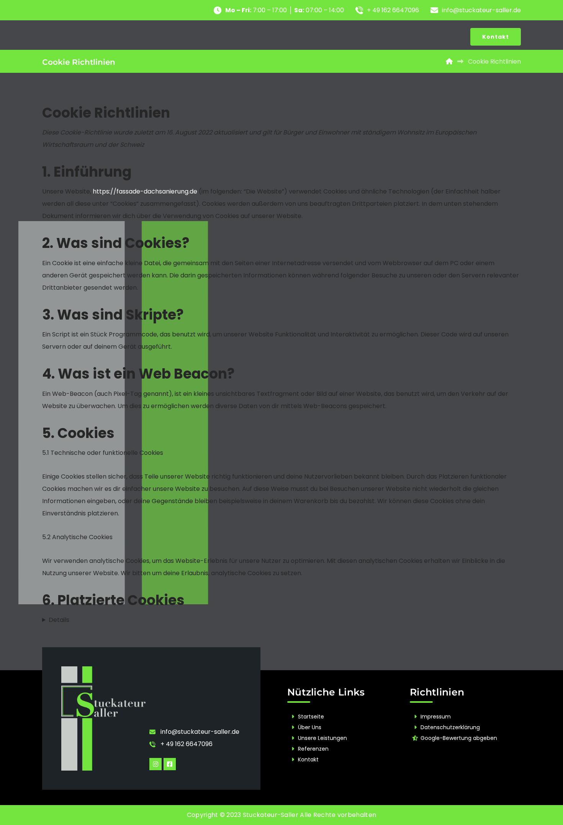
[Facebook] (170, 764)
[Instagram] (155, 764)
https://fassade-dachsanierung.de (145, 191)
